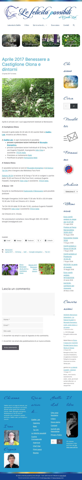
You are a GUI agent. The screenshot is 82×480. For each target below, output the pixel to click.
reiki (25, 252)
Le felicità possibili (38, 433)
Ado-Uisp (39, 150)
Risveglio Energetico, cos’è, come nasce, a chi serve (70, 325)
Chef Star (37, 446)
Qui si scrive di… (39, 25)
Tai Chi (35, 430)
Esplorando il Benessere (33, 191)
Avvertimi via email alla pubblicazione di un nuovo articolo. (27, 341)
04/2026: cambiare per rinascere (69, 285)
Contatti (66, 25)
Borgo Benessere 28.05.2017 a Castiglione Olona (24, 269)
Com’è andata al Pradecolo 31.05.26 (70, 256)
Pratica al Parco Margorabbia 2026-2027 (70, 229)
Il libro (27, 25)
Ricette (36, 453)
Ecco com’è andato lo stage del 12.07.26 (70, 219)
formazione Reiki (30, 158)
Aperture (36, 443)
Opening (36, 423)
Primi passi (37, 449)
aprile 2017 (9, 252)
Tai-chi (47, 252)
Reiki (30, 155)
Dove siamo (55, 25)
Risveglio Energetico (35, 168)
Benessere (8, 250)
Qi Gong (18, 252)
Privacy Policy (56, 435)
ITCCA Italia (21, 153)
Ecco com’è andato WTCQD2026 (69, 275)
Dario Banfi (63, 475)
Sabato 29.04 (7, 176)
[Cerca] (74, 106)
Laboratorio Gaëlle (14, 25)
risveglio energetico (35, 252)
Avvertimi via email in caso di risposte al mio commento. (26, 336)
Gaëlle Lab (8, 140)
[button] (73, 25)
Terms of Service (57, 477)
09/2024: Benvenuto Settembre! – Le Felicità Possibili (70, 317)
